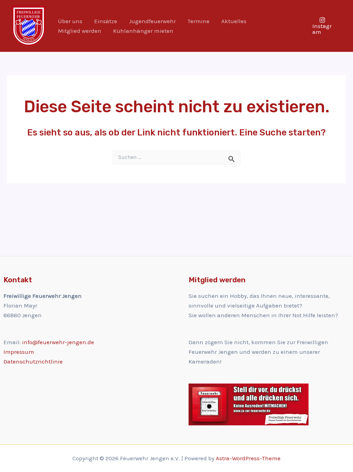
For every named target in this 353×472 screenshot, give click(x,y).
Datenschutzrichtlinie (33, 361)
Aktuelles (233, 21)
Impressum (18, 351)
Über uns (70, 21)
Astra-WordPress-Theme (248, 458)
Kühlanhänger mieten (143, 30)
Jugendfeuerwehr (152, 21)
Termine (199, 21)
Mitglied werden (79, 30)
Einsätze (105, 21)
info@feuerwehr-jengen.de (58, 342)
